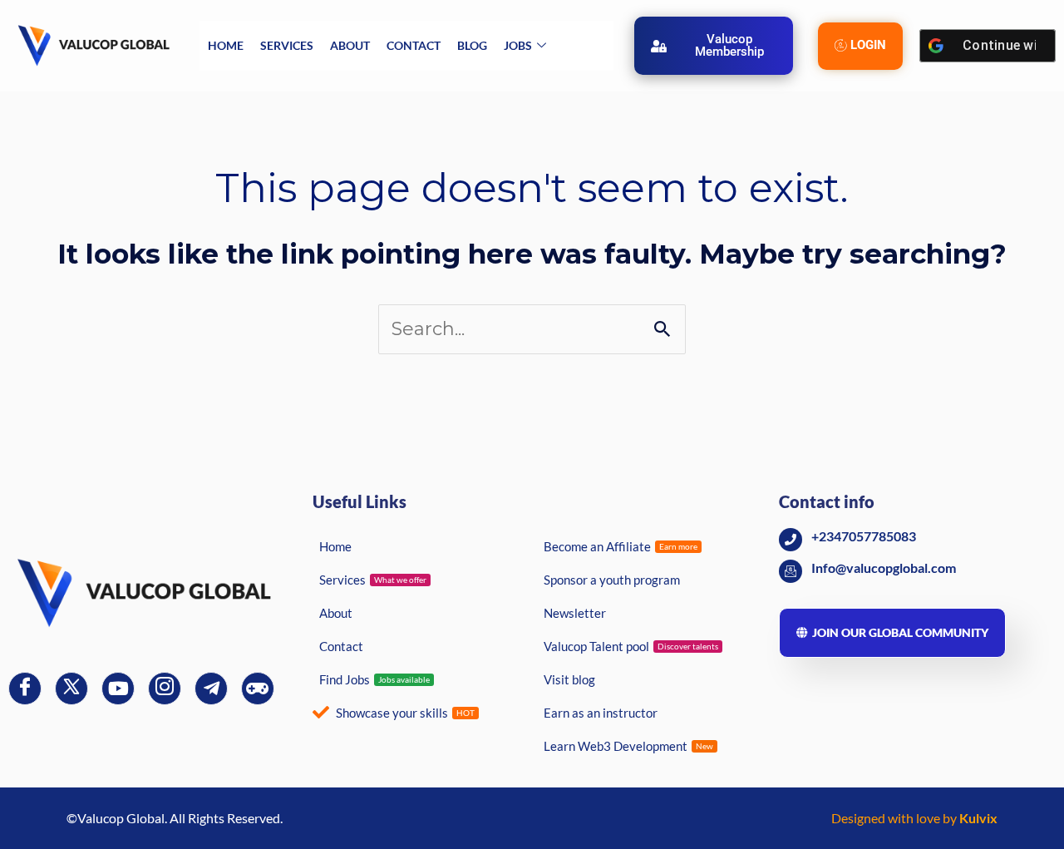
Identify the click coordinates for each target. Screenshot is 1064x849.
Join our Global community (900, 632)
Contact (414, 45)
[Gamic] (257, 688)
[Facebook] (25, 688)
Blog (472, 45)
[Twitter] (71, 688)
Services (286, 45)
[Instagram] (164, 688)
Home (226, 45)
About (350, 45)
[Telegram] (211, 688)
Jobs (518, 45)
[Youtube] (118, 688)
